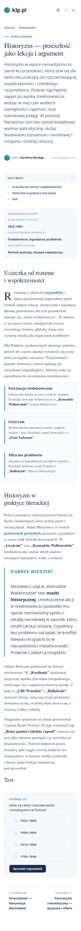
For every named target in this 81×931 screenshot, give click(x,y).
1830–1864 (28, 832)
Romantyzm (27, 28)
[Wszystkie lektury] (66, 10)
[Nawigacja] (58, 10)
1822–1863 (28, 820)
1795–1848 (28, 856)
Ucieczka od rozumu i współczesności (37, 187)
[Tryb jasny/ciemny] (73, 10)
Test (15, 199)
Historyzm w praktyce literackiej (34, 193)
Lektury (9, 28)
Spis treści (15, 178)
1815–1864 (28, 844)
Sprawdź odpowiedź (27, 869)
